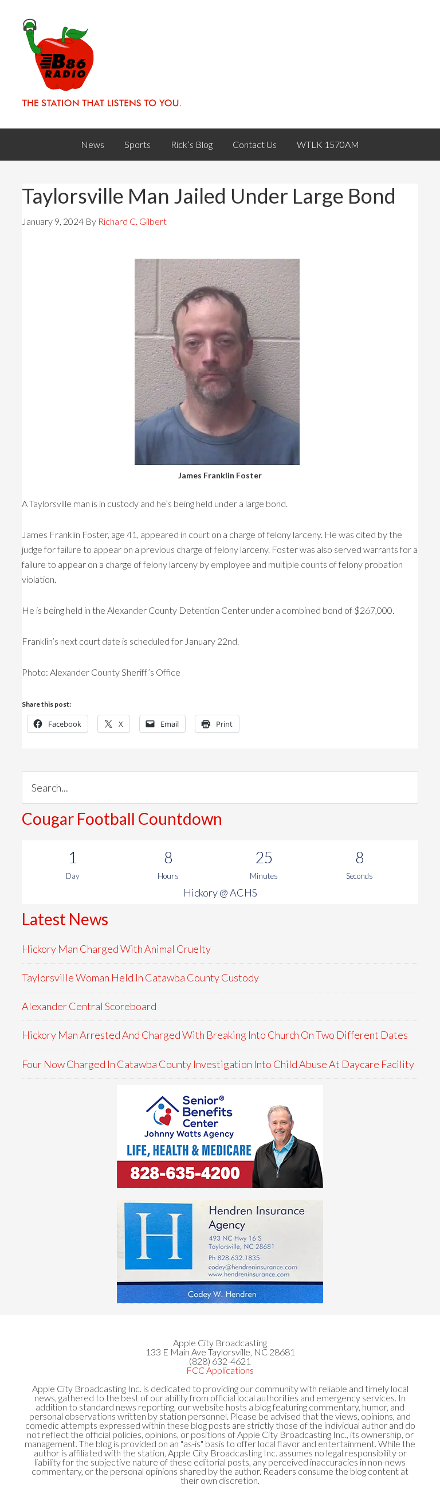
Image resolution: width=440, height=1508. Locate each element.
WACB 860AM (220, 64)
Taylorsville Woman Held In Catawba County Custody (140, 977)
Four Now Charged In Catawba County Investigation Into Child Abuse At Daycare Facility (218, 1064)
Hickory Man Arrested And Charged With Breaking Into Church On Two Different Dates (215, 1034)
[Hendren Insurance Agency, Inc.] (220, 1251)
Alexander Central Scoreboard (89, 1006)
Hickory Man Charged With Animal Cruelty (116, 948)
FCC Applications (220, 1370)
